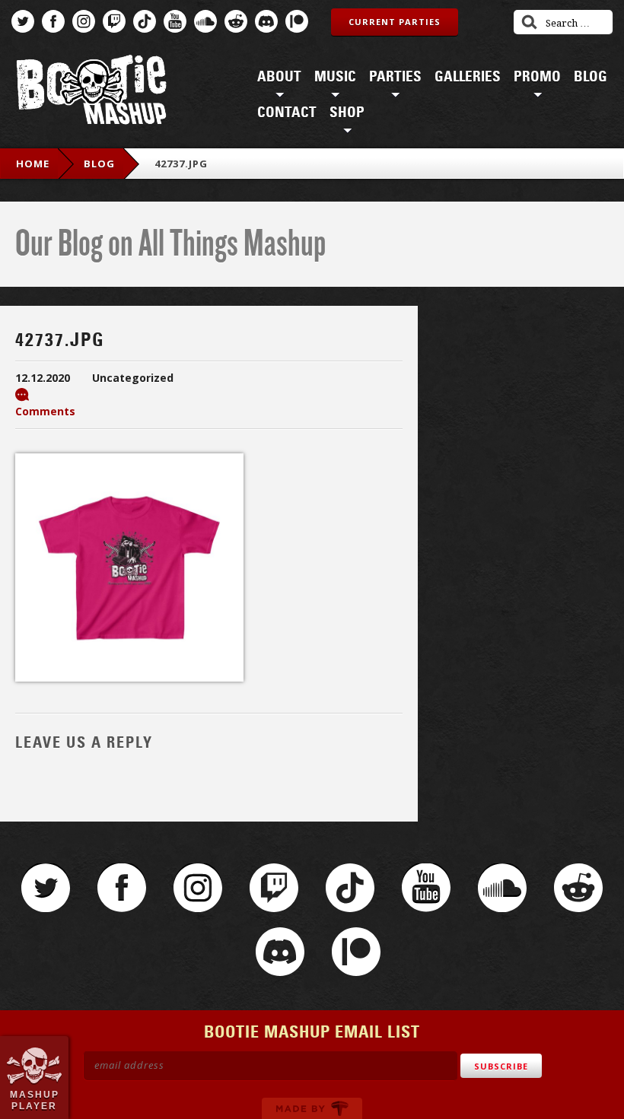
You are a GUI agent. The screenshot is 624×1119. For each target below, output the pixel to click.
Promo (537, 76)
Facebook (53, 21)
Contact (287, 112)
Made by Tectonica (312, 1108)
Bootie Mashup (91, 92)
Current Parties (395, 21)
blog (99, 163)
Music (335, 76)
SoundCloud (205, 21)
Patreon (296, 21)
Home (32, 163)
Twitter (22, 21)
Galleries (468, 76)
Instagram (83, 21)
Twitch (114, 21)
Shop (347, 112)
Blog (590, 76)
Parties (395, 76)
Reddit (235, 21)
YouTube (175, 21)
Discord (266, 21)
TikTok (144, 21)
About (279, 76)
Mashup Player (34, 1100)
